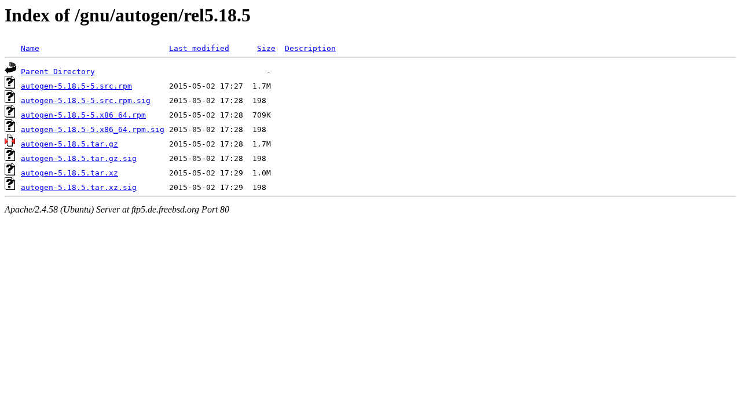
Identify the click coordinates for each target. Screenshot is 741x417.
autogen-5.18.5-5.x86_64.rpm (83, 115)
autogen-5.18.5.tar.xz (69, 173)
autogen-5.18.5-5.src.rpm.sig (86, 100)
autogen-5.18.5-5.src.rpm (76, 86)
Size (266, 48)
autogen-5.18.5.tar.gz (69, 144)
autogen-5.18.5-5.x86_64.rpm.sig (92, 129)
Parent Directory (58, 71)
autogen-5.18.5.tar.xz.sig (79, 187)
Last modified (199, 48)
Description (310, 48)
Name (30, 48)
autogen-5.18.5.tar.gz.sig (79, 158)
